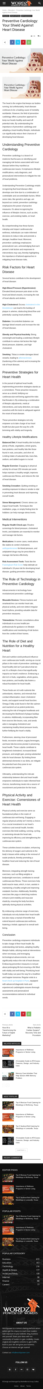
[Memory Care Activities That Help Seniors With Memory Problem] (8, 1076)
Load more (20, 1150)
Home (4, 10)
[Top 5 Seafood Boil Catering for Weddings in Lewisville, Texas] (8, 1129)
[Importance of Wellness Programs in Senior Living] (8, 1053)
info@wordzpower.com (21, 1352)
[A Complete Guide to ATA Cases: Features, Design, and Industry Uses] (8, 1064)
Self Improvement (27, 16)
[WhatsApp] (28, 42)
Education (11, 10)
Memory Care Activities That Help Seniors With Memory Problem (26, 1075)
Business (6, 1055)
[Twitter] (17, 42)
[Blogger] (9, 1369)
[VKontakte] (33, 1369)
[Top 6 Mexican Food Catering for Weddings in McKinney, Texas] (8, 1105)
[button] (4, 3)
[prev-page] (3, 1085)
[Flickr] (21, 1369)
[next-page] (7, 1085)
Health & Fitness (15, 16)
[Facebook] (12, 42)
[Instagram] (27, 1369)
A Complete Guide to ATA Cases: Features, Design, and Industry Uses (28, 1063)
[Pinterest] (23, 42)
